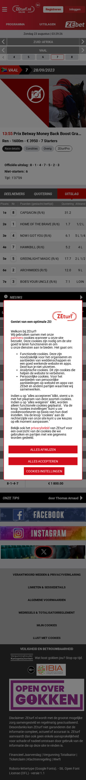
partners (17, 338)
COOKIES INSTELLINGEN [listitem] (44, 471)
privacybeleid (40, 428)
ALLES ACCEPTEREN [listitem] (43, 461)
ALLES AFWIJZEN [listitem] (43, 449)
